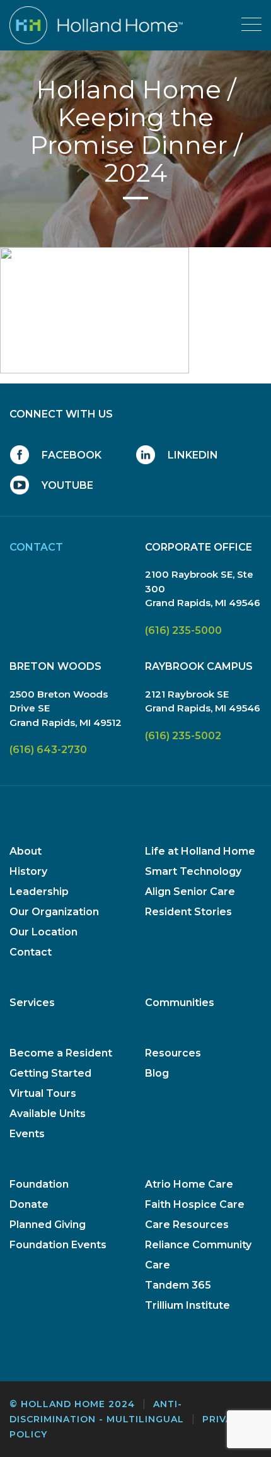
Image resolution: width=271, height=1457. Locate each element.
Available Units (47, 1114)
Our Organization (54, 912)
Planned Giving (47, 1225)
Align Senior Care (190, 892)
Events (27, 1134)
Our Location (43, 932)
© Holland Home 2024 (72, 1404)
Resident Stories (188, 912)
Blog (157, 1073)
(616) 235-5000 (183, 630)
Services (32, 1003)
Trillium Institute (187, 1305)
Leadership (39, 892)
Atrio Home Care (189, 1184)
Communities (179, 1003)
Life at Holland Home (200, 851)
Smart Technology (193, 871)
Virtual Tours (42, 1093)
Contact (30, 952)
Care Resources (187, 1225)
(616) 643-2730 (48, 750)
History (28, 871)
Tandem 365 (178, 1285)
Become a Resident (60, 1053)
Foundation (39, 1184)
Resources (173, 1053)
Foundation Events (58, 1245)
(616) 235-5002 (183, 736)
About (25, 851)
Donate (29, 1204)
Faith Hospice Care (195, 1204)
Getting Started (50, 1073)
